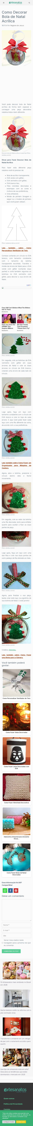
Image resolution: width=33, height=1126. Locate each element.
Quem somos (9, 1098)
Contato (7, 1109)
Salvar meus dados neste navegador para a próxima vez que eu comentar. (17, 942)
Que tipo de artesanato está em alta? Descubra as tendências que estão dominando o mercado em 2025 (14, 1072)
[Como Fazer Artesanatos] (15, 2)
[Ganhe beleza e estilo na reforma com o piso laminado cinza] (16, 1006)
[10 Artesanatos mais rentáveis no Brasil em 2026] (16, 978)
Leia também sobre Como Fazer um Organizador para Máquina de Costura (16, 465)
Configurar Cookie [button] (8, 1122)
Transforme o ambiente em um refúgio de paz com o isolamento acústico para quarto (15, 1041)
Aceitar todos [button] (21, 1122)
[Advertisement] (16, 85)
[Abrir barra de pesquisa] (29, 2)
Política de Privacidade (13, 1104)
